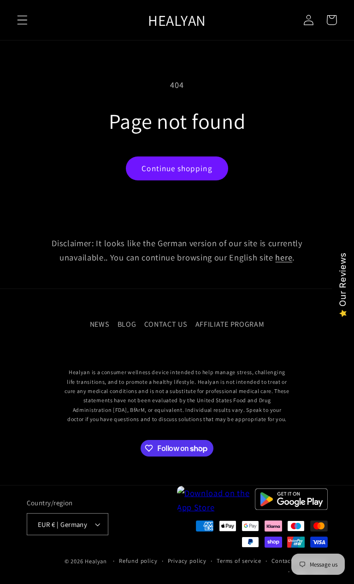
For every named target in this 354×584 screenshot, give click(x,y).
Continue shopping (177, 168)
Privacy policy (187, 561)
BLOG (127, 324)
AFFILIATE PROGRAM (230, 324)
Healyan (96, 561)
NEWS (100, 324)
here (283, 257)
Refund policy (138, 561)
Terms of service (239, 561)
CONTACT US (166, 324)
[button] (22, 20)
